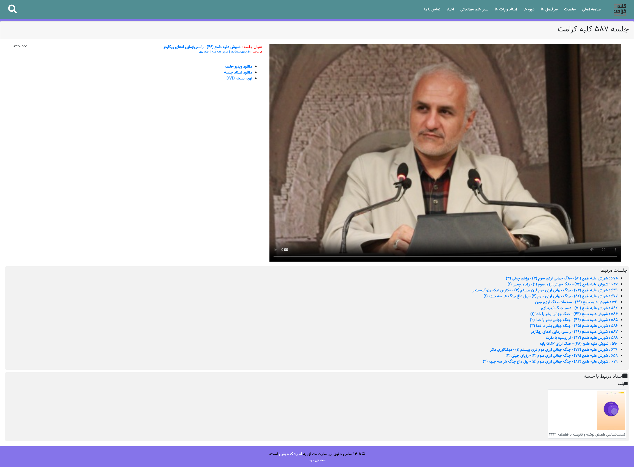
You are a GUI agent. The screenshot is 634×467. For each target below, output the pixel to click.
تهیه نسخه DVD (239, 78)
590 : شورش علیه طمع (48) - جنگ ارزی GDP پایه (579, 344)
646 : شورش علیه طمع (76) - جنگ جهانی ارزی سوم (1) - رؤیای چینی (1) (563, 284)
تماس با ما (432, 9)
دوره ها (529, 9)
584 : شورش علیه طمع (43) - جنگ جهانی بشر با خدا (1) (574, 314)
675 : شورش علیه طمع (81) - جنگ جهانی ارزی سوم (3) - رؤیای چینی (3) (562, 278)
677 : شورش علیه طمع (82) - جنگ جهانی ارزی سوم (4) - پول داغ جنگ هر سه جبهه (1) (551, 296)
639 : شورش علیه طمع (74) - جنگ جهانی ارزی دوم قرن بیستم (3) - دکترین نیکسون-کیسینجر (545, 290)
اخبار (450, 9)
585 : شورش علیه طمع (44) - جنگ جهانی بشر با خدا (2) (574, 320)
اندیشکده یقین (290, 454)
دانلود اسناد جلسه (238, 72)
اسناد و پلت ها (506, 9)
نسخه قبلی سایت (317, 460)
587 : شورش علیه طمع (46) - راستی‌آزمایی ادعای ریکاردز (574, 332)
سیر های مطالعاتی (474, 9)
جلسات (570, 9)
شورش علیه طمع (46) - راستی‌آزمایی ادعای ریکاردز (201, 47)
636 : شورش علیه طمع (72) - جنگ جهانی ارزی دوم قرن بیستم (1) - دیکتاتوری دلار (554, 349)
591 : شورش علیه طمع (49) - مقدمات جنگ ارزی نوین (576, 302)
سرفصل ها (549, 9)
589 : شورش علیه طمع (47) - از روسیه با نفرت (582, 338)
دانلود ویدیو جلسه (238, 66)
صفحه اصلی (591, 9)
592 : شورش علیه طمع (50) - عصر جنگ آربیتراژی (579, 308)
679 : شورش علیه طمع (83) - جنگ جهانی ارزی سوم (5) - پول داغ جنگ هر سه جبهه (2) (550, 361)
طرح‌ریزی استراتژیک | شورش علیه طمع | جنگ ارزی (224, 52)
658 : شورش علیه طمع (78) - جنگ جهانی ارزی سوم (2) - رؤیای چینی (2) (562, 355)
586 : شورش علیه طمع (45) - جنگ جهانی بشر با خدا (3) (574, 326)
